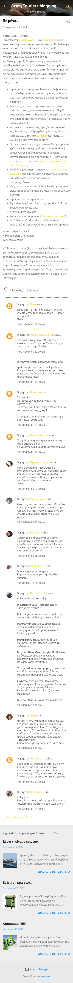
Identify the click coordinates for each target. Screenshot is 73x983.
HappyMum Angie (40, 462)
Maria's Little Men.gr (41, 334)
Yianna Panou (38, 499)
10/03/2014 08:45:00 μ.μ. (31, 522)
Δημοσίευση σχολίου (19, 817)
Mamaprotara (38, 758)
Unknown (35, 392)
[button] (68, 22)
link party (49, 40)
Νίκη (33, 715)
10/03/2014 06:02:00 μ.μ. (31, 452)
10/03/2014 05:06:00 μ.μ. (31, 382)
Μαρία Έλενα (37, 566)
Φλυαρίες (17, 290)
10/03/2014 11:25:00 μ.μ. (31, 583)
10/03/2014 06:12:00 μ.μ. (31, 488)
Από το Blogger (38, 969)
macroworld (45, 976)
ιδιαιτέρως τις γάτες (52, 216)
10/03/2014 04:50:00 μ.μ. (31, 351)
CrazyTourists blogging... (35, 6)
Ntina (33, 304)
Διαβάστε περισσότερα (54, 871)
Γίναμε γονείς (27, 40)
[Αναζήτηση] (68, 7)
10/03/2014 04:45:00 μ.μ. (31, 324)
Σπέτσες (42, 135)
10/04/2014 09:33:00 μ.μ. (31, 781)
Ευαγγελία (36, 532)
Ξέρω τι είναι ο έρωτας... (21, 841)
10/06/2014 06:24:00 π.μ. (31, 809)
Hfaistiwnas (37, 792)
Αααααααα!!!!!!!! (14, 924)
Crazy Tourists (38, 593)
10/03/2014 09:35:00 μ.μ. (31, 555)
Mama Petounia (39, 435)
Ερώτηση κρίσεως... (18, 882)
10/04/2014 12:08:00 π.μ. (31, 705)
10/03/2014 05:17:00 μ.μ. (31, 425)
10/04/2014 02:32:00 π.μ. (31, 748)
